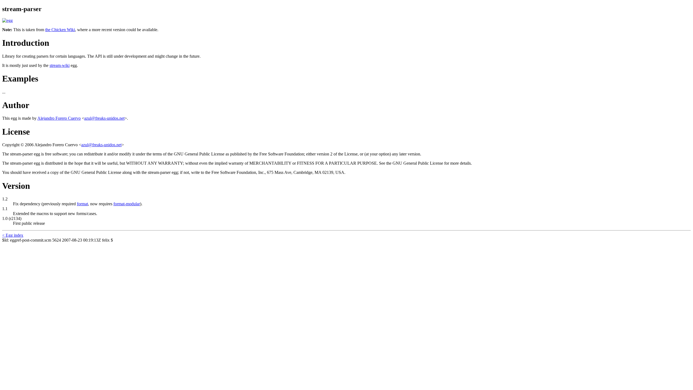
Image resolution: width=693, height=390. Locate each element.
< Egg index (12, 235)
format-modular (126, 204)
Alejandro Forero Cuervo (59, 118)
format (82, 204)
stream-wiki (60, 65)
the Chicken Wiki (60, 29)
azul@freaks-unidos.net (104, 118)
